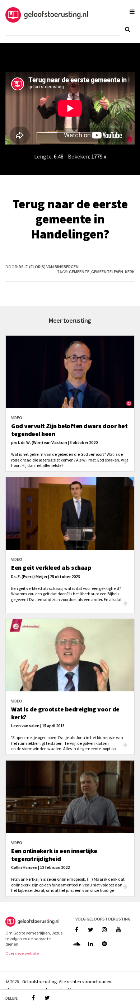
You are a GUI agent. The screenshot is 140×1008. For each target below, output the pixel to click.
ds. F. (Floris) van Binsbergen (49, 266)
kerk (130, 271)
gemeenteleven (107, 271)
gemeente (79, 271)
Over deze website (22, 953)
